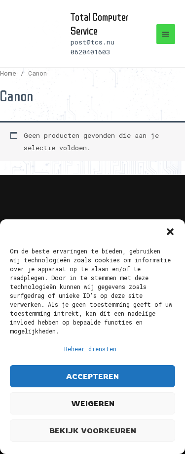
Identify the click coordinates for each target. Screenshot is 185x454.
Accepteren (92, 376)
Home (8, 73)
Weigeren (92, 403)
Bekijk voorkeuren (92, 430)
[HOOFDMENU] (165, 34)
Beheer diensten (90, 349)
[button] (170, 232)
